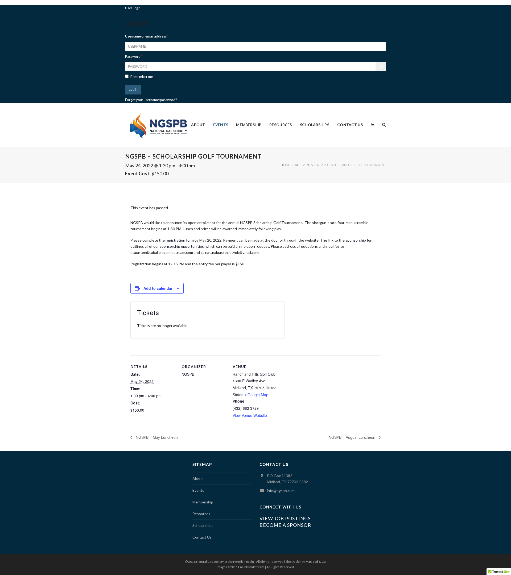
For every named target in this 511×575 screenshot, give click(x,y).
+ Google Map (256, 394)
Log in (133, 89)
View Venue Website (250, 415)
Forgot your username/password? (151, 100)
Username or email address (146, 36)
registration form (180, 240)
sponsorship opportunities (182, 246)
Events (198, 490)
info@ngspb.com (281, 490)
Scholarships (202, 525)
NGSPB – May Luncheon (156, 437)
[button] (372, 124)
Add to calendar (157, 288)
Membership (202, 502)
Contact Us (202, 537)
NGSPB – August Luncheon (352, 437)
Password (133, 56)
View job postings (285, 518)
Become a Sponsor (285, 525)
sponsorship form (359, 240)
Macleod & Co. (316, 562)
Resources (201, 513)
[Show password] (381, 66)
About (197, 478)
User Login (133, 8)
